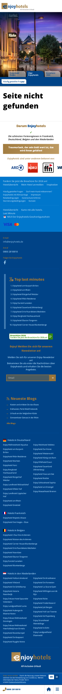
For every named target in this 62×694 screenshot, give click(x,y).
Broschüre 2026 (50, 74)
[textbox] (14, 81)
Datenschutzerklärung (17, 682)
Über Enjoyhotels (33, 74)
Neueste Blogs (24, 398)
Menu (57, 689)
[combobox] (14, 81)
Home (48, 689)
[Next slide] (57, 168)
